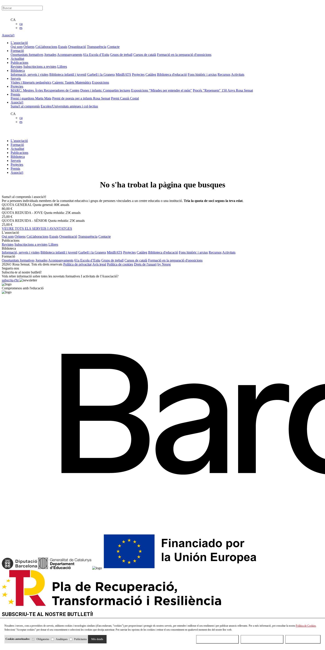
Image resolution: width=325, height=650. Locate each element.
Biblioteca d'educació (172, 74)
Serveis (16, 160)
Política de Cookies (306, 625)
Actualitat (17, 149)
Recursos (224, 74)
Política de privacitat (77, 264)
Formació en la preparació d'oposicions (184, 55)
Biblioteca (18, 156)
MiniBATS (123, 74)
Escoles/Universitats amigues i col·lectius (69, 106)
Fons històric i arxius (202, 74)
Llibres (62, 66)
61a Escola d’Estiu (96, 55)
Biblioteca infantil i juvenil (67, 74)
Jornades (50, 55)
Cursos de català (144, 55)
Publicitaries (80, 639)
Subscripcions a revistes (39, 66)
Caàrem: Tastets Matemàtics (71, 82)
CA (13, 20)
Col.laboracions (46, 47)
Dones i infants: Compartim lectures (105, 90)
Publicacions (19, 152)
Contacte (113, 47)
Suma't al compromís (25, 106)
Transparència (96, 47)
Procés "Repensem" (207, 90)
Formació (17, 145)
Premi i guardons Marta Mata (31, 98)
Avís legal (99, 264)
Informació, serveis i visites (29, 74)
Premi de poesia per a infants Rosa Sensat (81, 98)
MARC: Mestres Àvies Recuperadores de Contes (45, 90)
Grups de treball (121, 55)
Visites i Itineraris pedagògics (31, 82)
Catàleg (150, 74)
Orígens (28, 47)
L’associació (19, 141)
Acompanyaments (69, 55)
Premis (15, 168)
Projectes (138, 74)
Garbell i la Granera (101, 74)
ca (21, 24)
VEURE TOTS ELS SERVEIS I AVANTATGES (37, 228)
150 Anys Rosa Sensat (237, 90)
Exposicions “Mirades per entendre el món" (161, 90)
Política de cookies (120, 264)
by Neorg (164, 264)
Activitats (237, 74)
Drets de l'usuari (145, 264)
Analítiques (62, 639)
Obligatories (42, 639)
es (20, 28)
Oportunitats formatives (27, 55)
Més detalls (97, 639)
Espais (62, 47)
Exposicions (100, 82)
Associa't (8, 35)
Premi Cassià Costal (125, 98)
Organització (77, 47)
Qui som (17, 47)
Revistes (16, 66)
